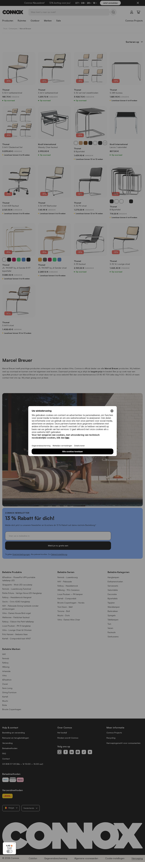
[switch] (9, 851)
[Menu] (14, 844)
